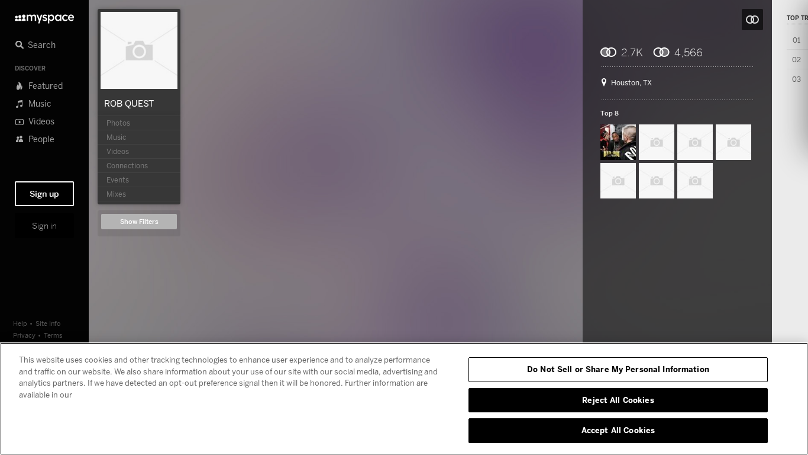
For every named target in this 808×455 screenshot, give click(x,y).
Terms (53, 335)
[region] (404, 398)
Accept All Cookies (618, 430)
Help (20, 323)
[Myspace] (44, 16)
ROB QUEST (129, 103)
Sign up (44, 193)
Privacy (24, 335)
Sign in (44, 225)
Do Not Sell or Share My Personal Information (618, 369)
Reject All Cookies (618, 400)
